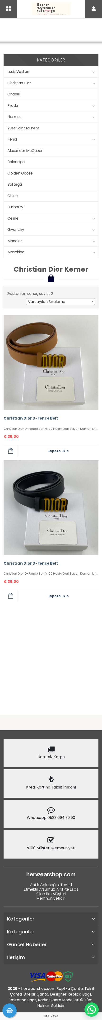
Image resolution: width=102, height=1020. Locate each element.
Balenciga (16, 162)
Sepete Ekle (58, 451)
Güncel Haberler (27, 944)
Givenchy (15, 229)
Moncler (14, 241)
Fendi (12, 139)
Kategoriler (20, 919)
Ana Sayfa (17, 30)
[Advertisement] (51, 656)
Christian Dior (79, 30)
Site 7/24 (51, 1016)
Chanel (13, 94)
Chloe (12, 195)
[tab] (51, 918)
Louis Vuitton (18, 71)
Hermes (14, 116)
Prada (12, 105)
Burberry (15, 207)
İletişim (16, 957)
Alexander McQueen (25, 150)
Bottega (14, 184)
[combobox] (60, 301)
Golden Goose (19, 173)
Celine (12, 218)
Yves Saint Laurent (23, 128)
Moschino (15, 252)
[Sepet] (9, 1010)
